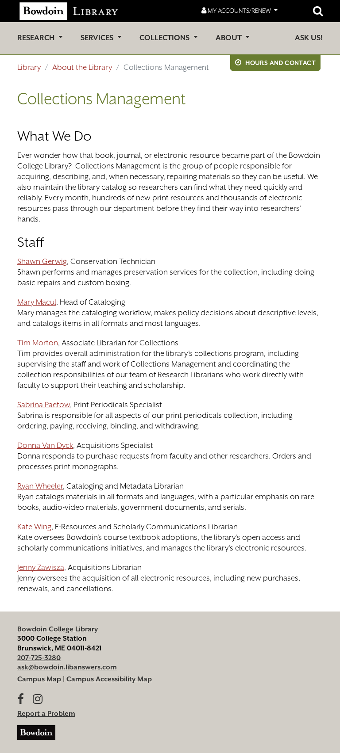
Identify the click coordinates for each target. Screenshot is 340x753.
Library (29, 67)
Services (98, 38)
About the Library (82, 67)
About (229, 38)
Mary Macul (36, 302)
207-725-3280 (39, 658)
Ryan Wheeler (40, 486)
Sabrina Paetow (43, 404)
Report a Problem (46, 714)
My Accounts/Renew (239, 10)
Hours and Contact (280, 62)
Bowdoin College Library (57, 629)
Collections (165, 38)
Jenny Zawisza (40, 567)
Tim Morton (37, 342)
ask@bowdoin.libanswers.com (67, 667)
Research (36, 38)
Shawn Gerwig (42, 261)
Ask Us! (309, 38)
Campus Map (39, 679)
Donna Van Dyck (45, 445)
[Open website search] (318, 11)
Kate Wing (34, 526)
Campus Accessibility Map (109, 679)
